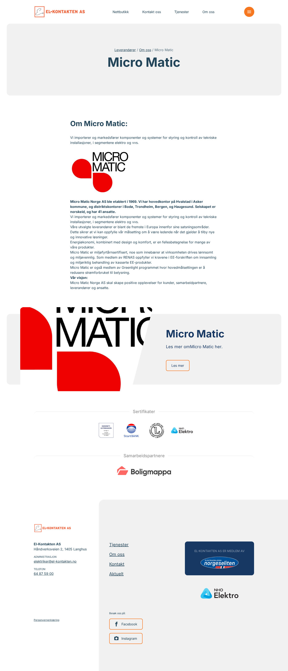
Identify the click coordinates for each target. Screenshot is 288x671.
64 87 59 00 (44, 573)
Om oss (145, 50)
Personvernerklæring (46, 620)
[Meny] (249, 12)
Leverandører (125, 50)
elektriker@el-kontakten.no (55, 561)
